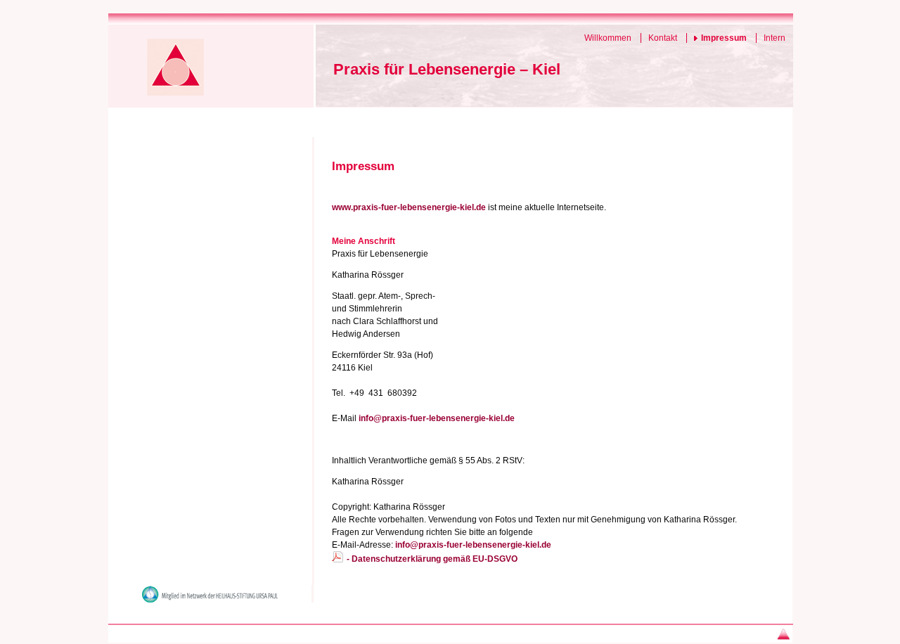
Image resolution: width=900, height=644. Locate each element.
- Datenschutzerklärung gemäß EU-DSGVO (432, 559)
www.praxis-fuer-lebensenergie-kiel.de (409, 207)
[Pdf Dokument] (337, 560)
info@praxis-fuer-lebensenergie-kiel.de (437, 418)
